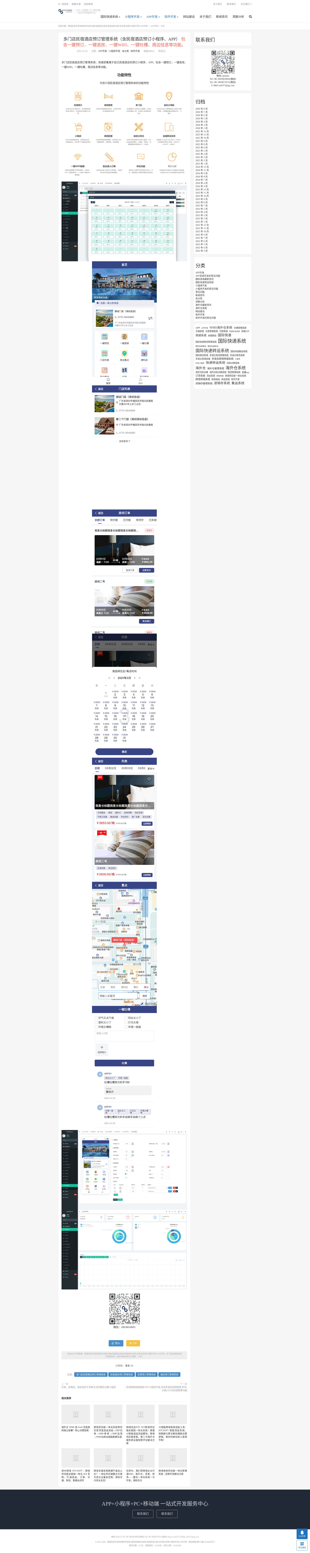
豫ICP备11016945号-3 (206, 1542)
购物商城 (220, 376)
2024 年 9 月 (202, 173)
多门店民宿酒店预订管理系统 (91, 1374)
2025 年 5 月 (202, 151)
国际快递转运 (213, 346)
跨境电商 (216, 379)
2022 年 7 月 (202, 238)
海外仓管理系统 (215, 368)
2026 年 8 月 (202, 109)
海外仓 (201, 368)
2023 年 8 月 (202, 202)
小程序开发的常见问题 (207, 289)
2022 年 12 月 (202, 225)
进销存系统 (222, 383)
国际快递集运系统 (239, 351)
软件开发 (170, 16)
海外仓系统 (201, 308)
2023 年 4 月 (202, 212)
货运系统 (211, 376)
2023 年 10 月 (202, 196)
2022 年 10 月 (202, 231)
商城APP (245, 331)
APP (198, 327)
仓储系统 (200, 331)
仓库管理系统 (211, 331)
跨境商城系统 (203, 379)
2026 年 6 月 (202, 115)
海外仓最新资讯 (203, 305)
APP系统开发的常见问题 (208, 276)
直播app (245, 372)
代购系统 (223, 331)
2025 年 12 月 (202, 131)
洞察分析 (238, 16)
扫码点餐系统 (233, 363)
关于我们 (205, 16)
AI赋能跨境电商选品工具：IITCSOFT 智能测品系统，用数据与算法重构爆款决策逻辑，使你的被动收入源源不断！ (173, 1433)
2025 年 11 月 (202, 134)
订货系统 (200, 375)
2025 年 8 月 (202, 144)
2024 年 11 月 (202, 170)
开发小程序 (200, 363)
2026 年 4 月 (202, 122)
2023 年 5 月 (202, 209)
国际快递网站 (201, 346)
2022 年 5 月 (202, 244)
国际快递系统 (109, 16)
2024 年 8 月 (202, 176)
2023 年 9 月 (202, 199)
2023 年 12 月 (202, 189)
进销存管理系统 (204, 383)
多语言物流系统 (237, 355)
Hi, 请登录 (63, 4)
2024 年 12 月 (202, 167)
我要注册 (76, 4)
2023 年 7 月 (202, 205)
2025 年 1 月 (202, 164)
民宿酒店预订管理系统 (121, 1374)
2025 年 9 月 (202, 141)
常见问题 (200, 292)
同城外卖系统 (234, 331)
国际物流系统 (202, 355)
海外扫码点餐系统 (218, 372)
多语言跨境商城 (203, 359)
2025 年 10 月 (202, 138)
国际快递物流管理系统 (206, 342)
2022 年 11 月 (202, 228)
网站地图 (192, 1542)
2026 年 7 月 (202, 112)
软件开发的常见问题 (206, 318)
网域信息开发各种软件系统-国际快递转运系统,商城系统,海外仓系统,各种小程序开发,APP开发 (65, 11)
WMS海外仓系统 (221, 327)
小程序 (237, 359)
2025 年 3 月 (202, 157)
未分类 (125, 51)
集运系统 (238, 383)
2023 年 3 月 (202, 215)
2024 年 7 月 (202, 180)
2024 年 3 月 (202, 186)
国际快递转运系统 (205, 282)
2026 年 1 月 (202, 128)
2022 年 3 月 (202, 251)
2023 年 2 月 (202, 218)
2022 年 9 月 (202, 235)
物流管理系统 (234, 372)
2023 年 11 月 (202, 193)
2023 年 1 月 (202, 222)
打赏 (134, 1343)
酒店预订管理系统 (169, 1374)
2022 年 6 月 (202, 241)
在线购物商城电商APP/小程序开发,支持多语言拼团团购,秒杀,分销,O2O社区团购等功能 (156, 1389)
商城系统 (201, 335)
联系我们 (231, 4)
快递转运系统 (215, 362)
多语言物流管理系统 (219, 355)
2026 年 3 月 (202, 125)
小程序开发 (132, 16)
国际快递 (224, 335)
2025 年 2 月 (202, 160)
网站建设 (189, 16)
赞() (117, 1343)
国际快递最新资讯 (205, 279)
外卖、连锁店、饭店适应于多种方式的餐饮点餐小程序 (89, 1387)
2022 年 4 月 (202, 247)
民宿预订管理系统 (147, 1374)
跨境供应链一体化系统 (235, 376)
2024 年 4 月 (202, 183)
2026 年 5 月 (202, 118)
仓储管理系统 (240, 328)
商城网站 (212, 335)
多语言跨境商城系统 (222, 358)
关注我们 (245, 4)
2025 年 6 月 (202, 147)
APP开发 (152, 16)
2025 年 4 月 (202, 154)
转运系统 (225, 379)
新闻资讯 (222, 16)
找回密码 (88, 4)
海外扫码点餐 (202, 372)
